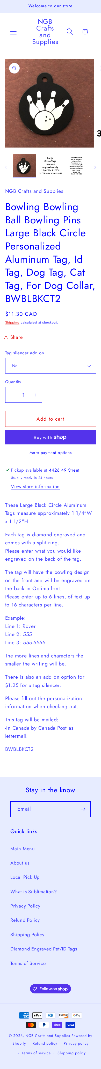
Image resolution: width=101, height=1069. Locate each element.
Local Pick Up (25, 877)
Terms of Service (28, 963)
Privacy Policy (25, 906)
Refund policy (45, 1043)
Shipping (12, 322)
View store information (35, 486)
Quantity (13, 382)
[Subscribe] (83, 809)
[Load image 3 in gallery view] (76, 165)
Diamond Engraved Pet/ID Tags (43, 949)
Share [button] (16, 337)
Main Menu (22, 848)
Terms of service (36, 1053)
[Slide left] (5, 167)
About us (20, 863)
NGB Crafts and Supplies (47, 1035)
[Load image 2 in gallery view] (50, 165)
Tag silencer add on (24, 353)
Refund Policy (25, 920)
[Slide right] (95, 167)
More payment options (51, 453)
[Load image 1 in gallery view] (24, 165)
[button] (13, 31)
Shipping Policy (27, 934)
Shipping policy (71, 1053)
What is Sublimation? (33, 891)
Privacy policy (76, 1043)
